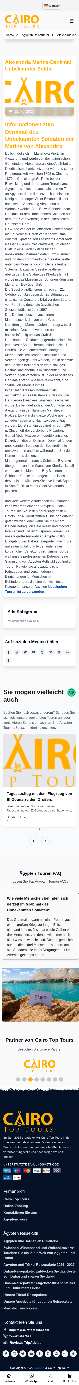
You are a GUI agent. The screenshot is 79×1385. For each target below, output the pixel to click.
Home (10, 35)
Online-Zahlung (15, 1206)
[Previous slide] (33, 841)
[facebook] (8, 652)
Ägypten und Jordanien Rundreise (31, 1241)
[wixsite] (67, 652)
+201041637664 (20, 1335)
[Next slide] (45, 841)
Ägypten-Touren (16, 1219)
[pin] (50, 652)
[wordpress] (59, 652)
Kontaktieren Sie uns (20, 1212)
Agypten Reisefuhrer (35, 35)
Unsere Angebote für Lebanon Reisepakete (37, 1301)
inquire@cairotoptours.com (29, 1329)
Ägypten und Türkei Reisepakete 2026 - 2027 (39, 1264)
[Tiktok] (8, 660)
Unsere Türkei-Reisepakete (25, 1295)
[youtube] (33, 652)
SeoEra (39, 1367)
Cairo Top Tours (16, 1199)
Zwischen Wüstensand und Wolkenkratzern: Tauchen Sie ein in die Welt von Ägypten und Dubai (39, 1253)
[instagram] (16, 652)
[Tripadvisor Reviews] (71, 692)
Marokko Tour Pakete (20, 1308)
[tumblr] (42, 652)
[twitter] (25, 652)
